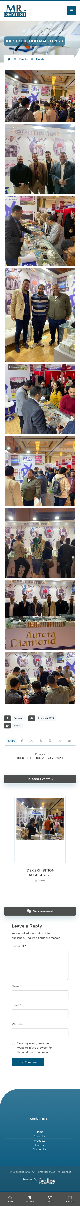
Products (39, 1141)
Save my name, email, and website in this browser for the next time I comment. (34, 1047)
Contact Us (40, 1149)
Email (16, 1005)
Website (17, 1024)
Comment (19, 946)
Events (17, 725)
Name (17, 986)
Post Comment (28, 1062)
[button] (71, 10)
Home (40, 1132)
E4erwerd (18, 718)
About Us (40, 1136)
